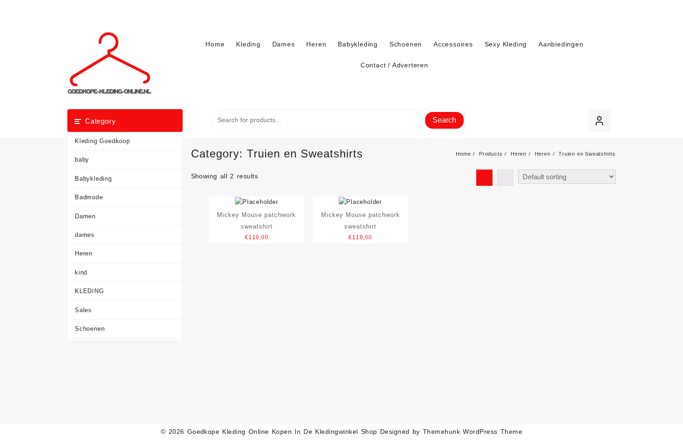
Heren (83, 253)
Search (444, 120)
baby (82, 159)
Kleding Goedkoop (102, 140)
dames (85, 234)
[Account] (599, 120)
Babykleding (93, 178)
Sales (83, 310)
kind (81, 272)
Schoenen (90, 328)
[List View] (505, 178)
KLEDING (89, 291)
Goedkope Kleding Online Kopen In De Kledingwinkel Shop (282, 431)
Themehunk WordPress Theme (472, 431)
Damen (85, 216)
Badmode (89, 197)
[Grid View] (484, 178)
